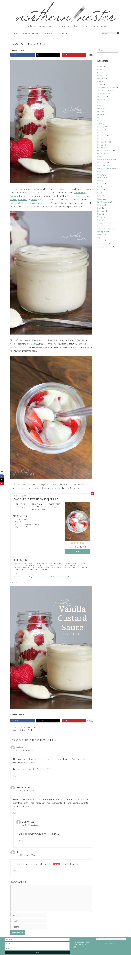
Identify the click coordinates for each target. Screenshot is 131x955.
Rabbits (99, 196)
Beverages (100, 78)
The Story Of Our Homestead (106, 223)
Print (77, 552)
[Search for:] (107, 50)
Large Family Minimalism (105, 160)
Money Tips (101, 175)
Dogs (99, 106)
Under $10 (100, 235)
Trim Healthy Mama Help (105, 229)
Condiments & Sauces (104, 90)
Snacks (99, 217)
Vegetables (101, 241)
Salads (99, 208)
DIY (98, 103)
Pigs (98, 187)
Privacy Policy (111, 948)
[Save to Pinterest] (2, 483)
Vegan (99, 238)
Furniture (100, 121)
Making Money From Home (106, 169)
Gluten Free (101, 130)
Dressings (100, 109)
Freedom (100, 115)
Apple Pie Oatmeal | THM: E (23, 730)
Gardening (100, 127)
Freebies (100, 112)
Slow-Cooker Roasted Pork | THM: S (26, 727)
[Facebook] (85, 33)
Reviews (100, 205)
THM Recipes (62, 33)
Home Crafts (101, 136)
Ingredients (101, 156)
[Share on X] (2, 480)
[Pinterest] (92, 33)
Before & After (102, 75)
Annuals (99, 69)
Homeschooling (102, 142)
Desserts (100, 99)
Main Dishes (101, 166)
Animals (99, 66)
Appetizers (100, 72)
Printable (100, 193)
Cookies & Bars (102, 93)
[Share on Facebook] (2, 476)
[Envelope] (98, 33)
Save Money (101, 211)
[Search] (118, 33)
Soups (99, 220)
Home (16, 33)
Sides (99, 214)
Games (99, 124)
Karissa (19, 747)
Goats (99, 133)
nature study (101, 178)
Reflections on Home (104, 202)
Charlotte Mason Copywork (106, 87)
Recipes (99, 199)
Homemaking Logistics (104, 139)
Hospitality (101, 153)
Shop (73, 33)
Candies (100, 84)
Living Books (101, 163)
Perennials (100, 184)
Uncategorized (102, 232)
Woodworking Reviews (105, 247)
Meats (99, 172)
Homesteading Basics (30, 33)
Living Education (48, 33)
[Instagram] (89, 33)
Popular (99, 190)
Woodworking (102, 244)
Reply (15, 776)
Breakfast (100, 81)
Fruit (98, 118)
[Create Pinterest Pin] (92, 493)
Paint (99, 181)
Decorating (101, 96)
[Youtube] (95, 33)
